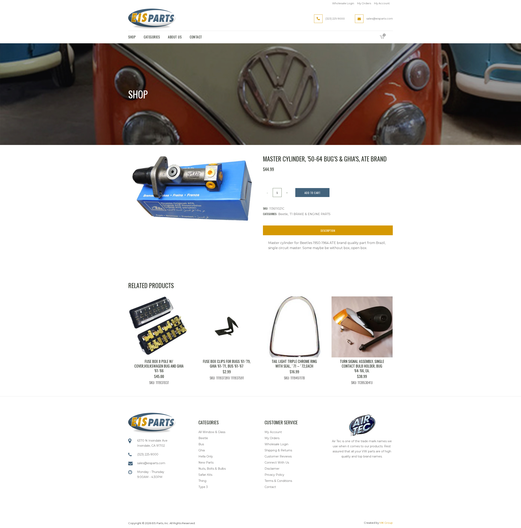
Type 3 (203, 487)
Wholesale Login (343, 3)
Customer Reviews (278, 456)
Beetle (283, 214)
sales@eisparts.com (151, 463)
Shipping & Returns (278, 450)
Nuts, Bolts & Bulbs (212, 468)
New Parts (205, 462)
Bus (201, 444)
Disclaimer (272, 468)
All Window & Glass (211, 432)
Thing (202, 481)
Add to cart (312, 193)
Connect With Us (277, 462)
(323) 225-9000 (147, 454)
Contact (270, 487)
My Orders (364, 3)
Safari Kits (205, 475)
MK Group (386, 522)
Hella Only (205, 456)
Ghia (201, 450)
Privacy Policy (274, 475)
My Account (382, 3)
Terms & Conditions (278, 481)
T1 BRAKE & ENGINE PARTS (310, 214)
